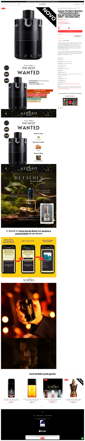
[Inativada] (42, 423)
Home (34, 415)
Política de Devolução (48, 415)
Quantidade (59, 26)
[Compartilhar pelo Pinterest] (62, 108)
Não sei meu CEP (60, 38)
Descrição (60, 40)
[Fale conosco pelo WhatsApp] (82, 438)
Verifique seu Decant (40, 415)
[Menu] (2, 4)
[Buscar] (19, 4)
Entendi (42, 438)
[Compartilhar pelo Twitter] (60, 108)
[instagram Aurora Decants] (42, 412)
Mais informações (66, 40)
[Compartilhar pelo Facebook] (58, 108)
